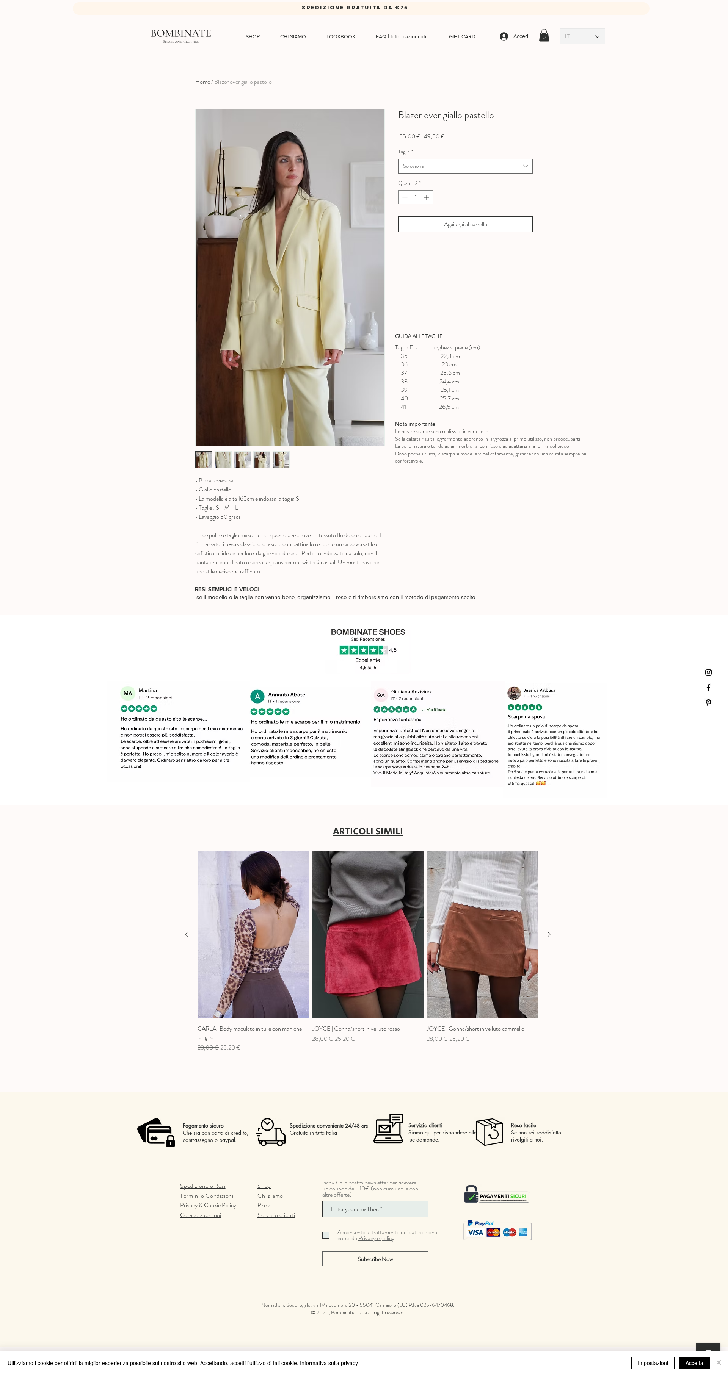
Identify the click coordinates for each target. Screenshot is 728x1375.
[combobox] (465, 166)
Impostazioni (653, 1363)
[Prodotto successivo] (549, 934)
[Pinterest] (708, 702)
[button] (544, 35)
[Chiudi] (718, 1363)
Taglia (405, 151)
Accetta (694, 1363)
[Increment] (427, 197)
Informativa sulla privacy (329, 1363)
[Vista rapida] (253, 934)
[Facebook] (708, 687)
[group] (368, 952)
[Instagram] (708, 672)
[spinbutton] (415, 197)
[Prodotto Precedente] (186, 934)
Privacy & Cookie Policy (208, 1205)
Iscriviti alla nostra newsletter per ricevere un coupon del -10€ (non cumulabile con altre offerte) (370, 1188)
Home (202, 81)
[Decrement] (404, 197)
